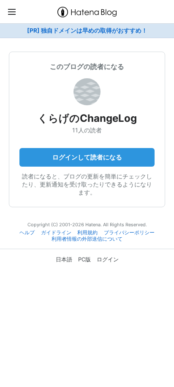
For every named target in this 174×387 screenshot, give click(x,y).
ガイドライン (56, 233)
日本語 (64, 259)
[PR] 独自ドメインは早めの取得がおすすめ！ (87, 30)
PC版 (84, 259)
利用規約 (87, 233)
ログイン (108, 259)
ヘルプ (27, 233)
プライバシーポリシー (129, 233)
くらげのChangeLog (87, 118)
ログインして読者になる (87, 157)
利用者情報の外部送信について (87, 239)
